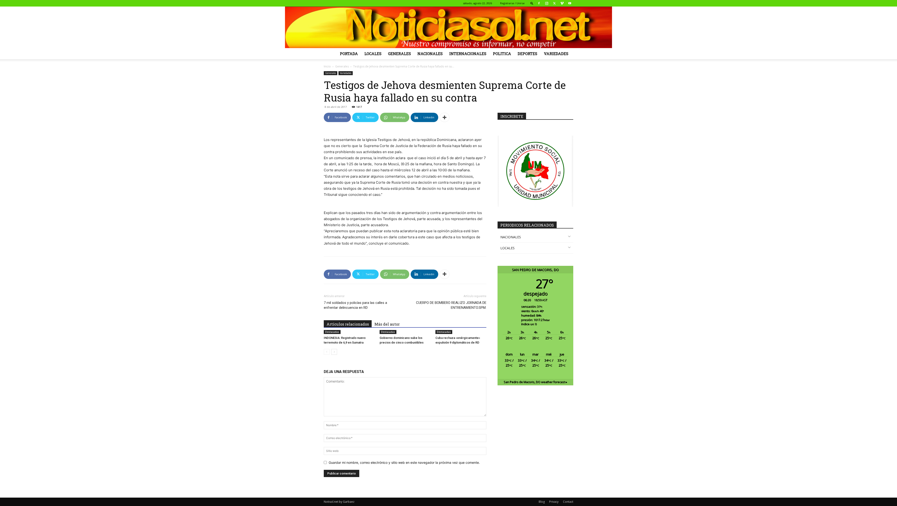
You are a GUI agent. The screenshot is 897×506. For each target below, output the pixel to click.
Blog (542, 502)
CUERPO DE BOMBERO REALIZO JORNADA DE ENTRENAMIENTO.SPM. (451, 305)
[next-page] (334, 352)
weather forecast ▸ (535, 382)
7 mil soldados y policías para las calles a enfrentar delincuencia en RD (355, 305)
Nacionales (430, 53)
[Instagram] (546, 3)
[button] (531, 3)
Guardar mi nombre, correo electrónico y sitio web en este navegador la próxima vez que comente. (404, 462)
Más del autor (387, 324)
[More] (444, 117)
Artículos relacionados (348, 324)
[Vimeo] (562, 3)
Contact (568, 502)
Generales (399, 53)
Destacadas (332, 332)
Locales (372, 53)
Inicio (327, 66)
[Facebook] (538, 3)
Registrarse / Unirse (512, 3)
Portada (349, 53)
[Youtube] (569, 3)
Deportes (527, 53)
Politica (502, 53)
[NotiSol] (448, 27)
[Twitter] (554, 3)
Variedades (556, 53)
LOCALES (507, 248)
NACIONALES (510, 237)
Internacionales (467, 53)
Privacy (554, 502)
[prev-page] (327, 352)
